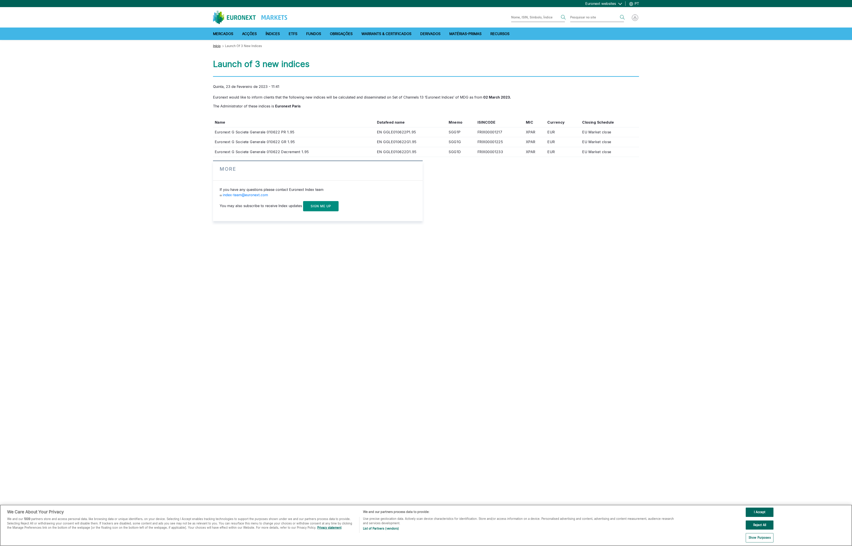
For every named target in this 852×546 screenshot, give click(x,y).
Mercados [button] (223, 34)
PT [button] (636, 3)
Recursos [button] (499, 34)
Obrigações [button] (341, 34)
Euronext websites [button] (601, 3)
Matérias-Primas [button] (465, 34)
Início (217, 46)
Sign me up (321, 206)
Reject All (759, 525)
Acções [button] (249, 34)
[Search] (563, 17)
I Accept (759, 512)
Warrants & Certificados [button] (386, 34)
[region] (426, 525)
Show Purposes (760, 537)
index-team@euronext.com (245, 195)
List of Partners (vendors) (381, 528)
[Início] (250, 17)
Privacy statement (329, 527)
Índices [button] (273, 34)
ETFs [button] (293, 34)
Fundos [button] (313, 34)
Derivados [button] (430, 34)
